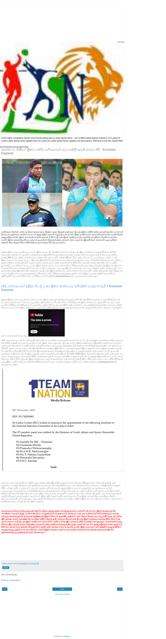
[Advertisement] (62, 22)
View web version (62, 594)
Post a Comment (10, 580)
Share (6, 567)
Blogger (67, 636)
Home (62, 589)
